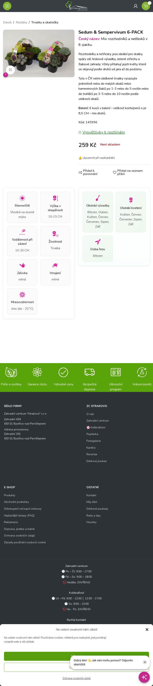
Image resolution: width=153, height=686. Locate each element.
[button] (147, 630)
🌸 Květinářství (95, 427)
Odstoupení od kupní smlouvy (22, 509)
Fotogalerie (93, 441)
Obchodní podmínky (16, 502)
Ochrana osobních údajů (77, 678)
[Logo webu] (76, 6)
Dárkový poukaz (96, 461)
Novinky (91, 522)
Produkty (9, 495)
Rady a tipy (93, 515)
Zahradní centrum (97, 421)
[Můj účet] (136, 6)
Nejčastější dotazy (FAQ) (19, 515)
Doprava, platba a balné (19, 529)
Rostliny (21, 22)
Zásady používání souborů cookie (25, 542)
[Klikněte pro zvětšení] (10, 69)
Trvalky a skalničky (44, 22)
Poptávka (92, 434)
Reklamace (11, 522)
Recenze (91, 454)
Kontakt (91, 495)
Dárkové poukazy (97, 509)
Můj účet (91, 502)
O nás (90, 414)
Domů (7, 22)
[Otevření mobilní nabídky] (7, 6)
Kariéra (90, 448)
